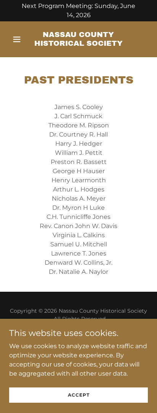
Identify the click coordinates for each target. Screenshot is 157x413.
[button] (19, 39)
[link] (78, 43)
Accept (79, 395)
